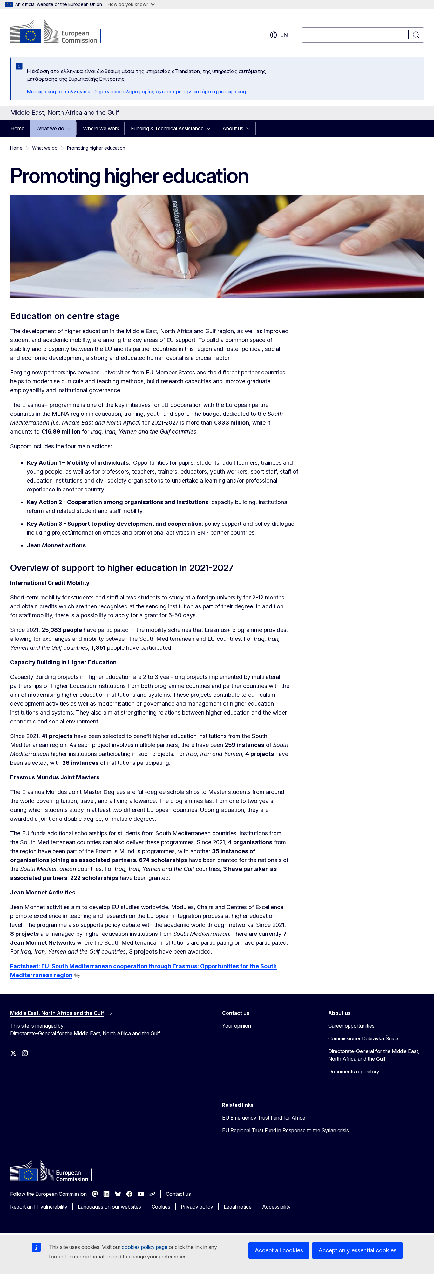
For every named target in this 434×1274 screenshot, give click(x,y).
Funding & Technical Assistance (167, 128)
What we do (50, 128)
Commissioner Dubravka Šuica (363, 1038)
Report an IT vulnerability (38, 1206)
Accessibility (276, 1206)
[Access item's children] (70, 128)
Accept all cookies (279, 1250)
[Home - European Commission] (61, 32)
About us (232, 128)
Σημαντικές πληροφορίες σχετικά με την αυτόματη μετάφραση (170, 91)
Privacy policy (197, 1206)
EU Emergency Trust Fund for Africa (263, 1117)
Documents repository (353, 1071)
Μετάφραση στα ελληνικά (58, 91)
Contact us (178, 1194)
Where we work (101, 128)
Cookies (161, 1206)
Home (17, 128)
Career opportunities (351, 1026)
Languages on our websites (109, 1206)
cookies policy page (144, 1247)
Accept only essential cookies (357, 1250)
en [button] (284, 34)
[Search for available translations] (77, 975)
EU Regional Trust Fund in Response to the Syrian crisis (285, 1130)
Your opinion (236, 1026)
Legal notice (238, 1206)
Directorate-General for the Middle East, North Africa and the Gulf (373, 1055)
